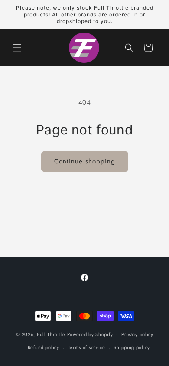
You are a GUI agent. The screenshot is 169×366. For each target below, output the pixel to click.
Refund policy (43, 347)
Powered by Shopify (90, 333)
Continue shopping (84, 161)
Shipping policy (132, 347)
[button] (17, 47)
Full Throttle (51, 333)
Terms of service (86, 347)
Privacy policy (137, 334)
